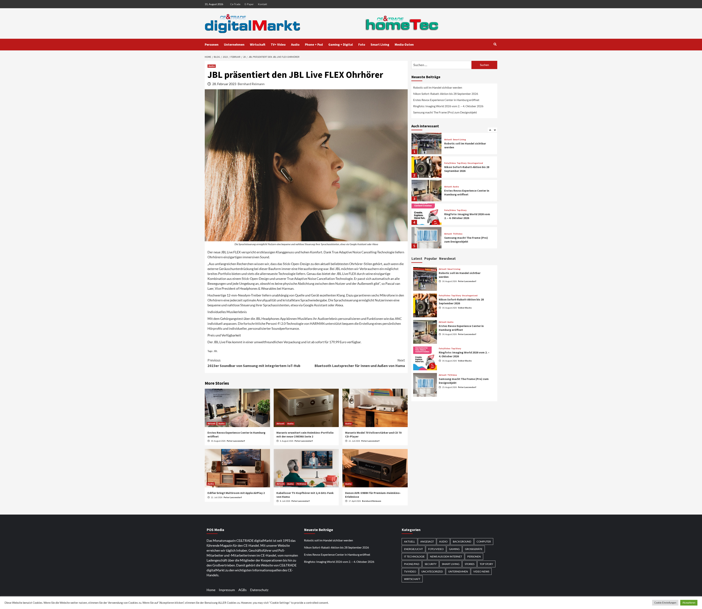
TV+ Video (278, 44)
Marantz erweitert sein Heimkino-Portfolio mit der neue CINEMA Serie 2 (305, 434)
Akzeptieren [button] (688, 602)
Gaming (454, 549)
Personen (211, 44)
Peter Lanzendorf (236, 440)
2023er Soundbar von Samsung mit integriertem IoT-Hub (253, 363)
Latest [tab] (416, 258)
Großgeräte (473, 549)
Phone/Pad (411, 564)
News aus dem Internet (446, 556)
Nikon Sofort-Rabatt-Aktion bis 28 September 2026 (445, 93)
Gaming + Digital (340, 44)
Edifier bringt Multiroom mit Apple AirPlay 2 (236, 493)
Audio (295, 44)
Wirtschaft (257, 44)
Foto (361, 44)
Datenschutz (259, 590)
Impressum (227, 590)
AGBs (242, 590)
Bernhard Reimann (251, 84)
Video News (481, 571)
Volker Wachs (465, 307)
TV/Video (301, 483)
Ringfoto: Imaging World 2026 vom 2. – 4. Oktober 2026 (448, 106)
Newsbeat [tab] (447, 258)
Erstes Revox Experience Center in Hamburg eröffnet (446, 100)
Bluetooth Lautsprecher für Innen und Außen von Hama (359, 363)
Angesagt (427, 541)
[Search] (495, 44)
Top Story (462, 163)
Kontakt (262, 4)
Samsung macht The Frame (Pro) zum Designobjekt (445, 112)
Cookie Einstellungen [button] (665, 602)
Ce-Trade (235, 4)
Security (431, 564)
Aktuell (211, 423)
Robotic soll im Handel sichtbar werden (437, 87)
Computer (484, 541)
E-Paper (249, 4)
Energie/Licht (413, 549)
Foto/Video (450, 163)
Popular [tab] (430, 258)
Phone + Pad (314, 44)
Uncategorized (475, 163)
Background (462, 541)
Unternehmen (234, 44)
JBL (216, 351)
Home (211, 590)
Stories (469, 564)
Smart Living (380, 44)
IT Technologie (414, 556)
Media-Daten (404, 44)
